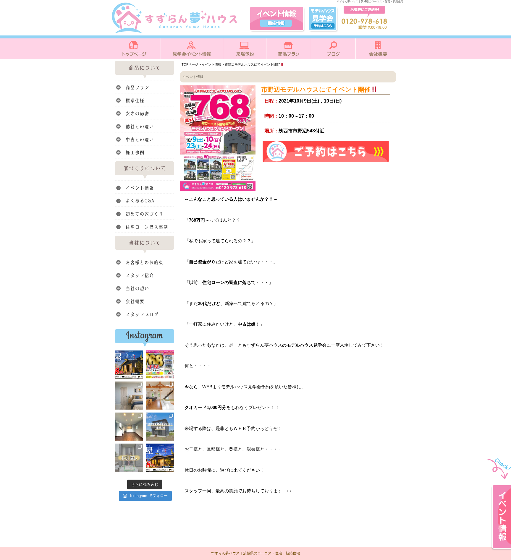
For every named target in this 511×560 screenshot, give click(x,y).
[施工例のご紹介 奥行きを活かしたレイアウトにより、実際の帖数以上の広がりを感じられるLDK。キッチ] (129, 427)
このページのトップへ (381, 509)
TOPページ (190, 64)
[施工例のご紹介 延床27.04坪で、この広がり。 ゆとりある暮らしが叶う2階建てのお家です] (160, 427)
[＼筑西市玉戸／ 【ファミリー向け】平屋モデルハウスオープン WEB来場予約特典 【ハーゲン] (129, 364)
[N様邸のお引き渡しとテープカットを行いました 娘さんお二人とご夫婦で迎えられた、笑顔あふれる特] (129, 458)
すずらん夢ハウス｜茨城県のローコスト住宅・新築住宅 (255, 553)
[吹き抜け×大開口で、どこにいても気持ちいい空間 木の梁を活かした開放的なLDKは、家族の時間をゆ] (160, 396)
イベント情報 (211, 64)
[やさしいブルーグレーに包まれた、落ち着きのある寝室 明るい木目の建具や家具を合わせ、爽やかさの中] (129, 396)
